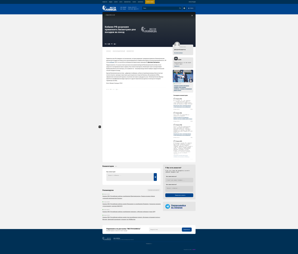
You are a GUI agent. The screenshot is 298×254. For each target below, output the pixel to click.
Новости (104, 2)
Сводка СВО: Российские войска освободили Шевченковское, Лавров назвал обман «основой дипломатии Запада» (128, 197)
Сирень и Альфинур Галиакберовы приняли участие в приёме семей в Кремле (182, 118)
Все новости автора (178, 52)
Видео (110, 2)
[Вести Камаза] (109, 8)
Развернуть (148, 243)
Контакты (140, 2)
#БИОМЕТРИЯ (130, 51)
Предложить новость (180, 195)
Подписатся (176, 66)
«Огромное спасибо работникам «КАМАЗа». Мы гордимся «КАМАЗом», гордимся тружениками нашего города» (183, 88)
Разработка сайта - (190, 249)
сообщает (111, 62)
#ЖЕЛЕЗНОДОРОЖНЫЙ (119, 51)
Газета (134, 2)
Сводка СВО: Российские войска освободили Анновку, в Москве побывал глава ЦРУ (128, 211)
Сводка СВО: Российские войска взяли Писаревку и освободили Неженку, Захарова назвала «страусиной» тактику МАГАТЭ (131, 205)
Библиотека (127, 2)
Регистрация (192, 2)
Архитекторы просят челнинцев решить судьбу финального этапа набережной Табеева (182, 106)
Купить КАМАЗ (150, 2)
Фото (120, 2)
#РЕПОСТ (108, 51)
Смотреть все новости (153, 190)
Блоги (115, 2)
